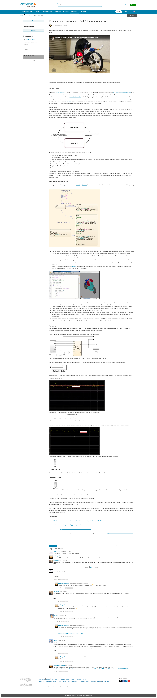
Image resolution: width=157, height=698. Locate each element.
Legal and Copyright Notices (87, 681)
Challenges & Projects (67, 679)
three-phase (57, 551)
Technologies (55, 679)
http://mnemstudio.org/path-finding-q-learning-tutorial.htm (69, 525)
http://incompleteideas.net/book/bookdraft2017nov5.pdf (120, 533)
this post (74, 266)
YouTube (129, 681)
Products (78, 679)
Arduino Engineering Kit (75, 97)
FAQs (59, 681)
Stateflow (84, 185)
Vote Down (56, 579)
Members (42, 679)
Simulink (78, 185)
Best (91, 567)
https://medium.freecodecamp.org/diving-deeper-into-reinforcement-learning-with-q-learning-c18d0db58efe (78, 520)
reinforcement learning (125, 92)
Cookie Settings (106, 681)
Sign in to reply (53, 545)
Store (84, 679)
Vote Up (54, 579)
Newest (96, 567)
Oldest (86, 567)
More (24, 14)
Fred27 (56, 615)
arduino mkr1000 (30, 55)
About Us (41, 681)
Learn (48, 679)
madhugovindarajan (30, 39)
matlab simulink (29, 58)
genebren (56, 560)
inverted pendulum (60, 92)
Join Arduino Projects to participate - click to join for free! (78, 695)
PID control (116, 92)
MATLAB (68, 187)
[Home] (28, 5)
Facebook (123, 681)
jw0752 (55, 640)
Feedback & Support (51, 681)
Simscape (69, 101)
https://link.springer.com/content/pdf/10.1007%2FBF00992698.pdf (75, 529)
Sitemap (98, 681)
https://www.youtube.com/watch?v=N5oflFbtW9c (70, 633)
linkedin (126, 681)
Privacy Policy (74, 681)
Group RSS (33, 30)
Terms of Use (66, 681)
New (133, 15)
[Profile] (134, 12)
